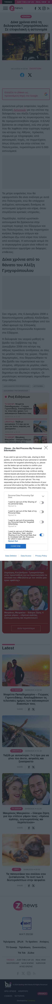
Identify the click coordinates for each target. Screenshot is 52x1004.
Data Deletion (11, 556)
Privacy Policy (41, 556)
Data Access (26, 556)
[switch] (42, 502)
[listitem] (26, 496)
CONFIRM (16, 546)
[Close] (46, 448)
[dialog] (26, 502)
